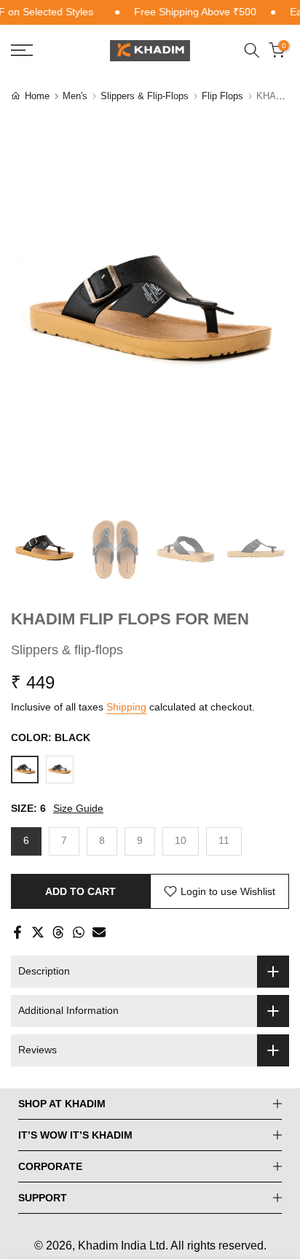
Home (37, 95)
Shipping (126, 707)
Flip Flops (222, 95)
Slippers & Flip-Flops (144, 95)
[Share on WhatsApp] (78, 932)
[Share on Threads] (58, 932)
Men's (75, 95)
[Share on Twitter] (37, 932)
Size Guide (78, 808)
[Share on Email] (99, 932)
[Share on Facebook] (17, 932)
